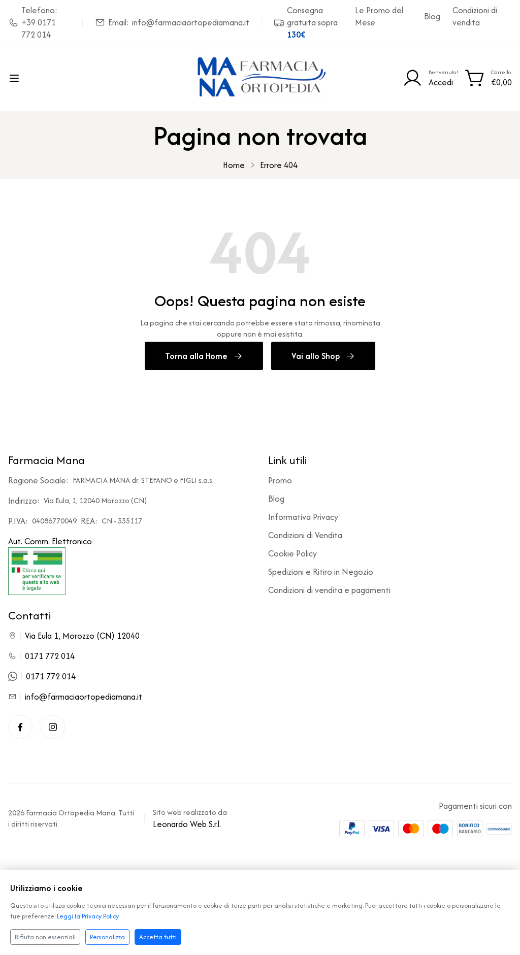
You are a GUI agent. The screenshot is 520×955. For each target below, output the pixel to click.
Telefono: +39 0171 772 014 (39, 22)
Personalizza (107, 937)
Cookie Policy (292, 553)
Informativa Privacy (303, 517)
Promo (280, 480)
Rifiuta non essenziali (45, 937)
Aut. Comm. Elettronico (50, 541)
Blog (432, 16)
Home (234, 165)
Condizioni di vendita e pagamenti (329, 590)
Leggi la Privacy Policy (88, 916)
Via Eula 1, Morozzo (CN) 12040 (82, 636)
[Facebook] (20, 727)
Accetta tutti (158, 937)
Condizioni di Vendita (305, 535)
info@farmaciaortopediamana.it (83, 696)
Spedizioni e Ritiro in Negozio (320, 572)
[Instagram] (53, 727)
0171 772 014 (50, 656)
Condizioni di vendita (474, 16)
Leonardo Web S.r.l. (187, 824)
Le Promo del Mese (379, 16)
